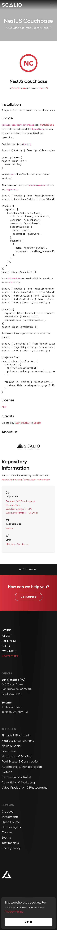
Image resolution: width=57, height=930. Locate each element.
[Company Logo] (12, 5)
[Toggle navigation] (52, 5)
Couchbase (18, 88)
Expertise (9, 641)
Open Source (11, 822)
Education (9, 751)
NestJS (43, 88)
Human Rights (11, 827)
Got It (28, 922)
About (7, 635)
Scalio (37, 423)
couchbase (47, 125)
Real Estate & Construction (20, 761)
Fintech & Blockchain (16, 735)
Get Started (28, 597)
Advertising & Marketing (18, 782)
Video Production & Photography (24, 787)
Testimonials (10, 843)
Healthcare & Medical (17, 756)
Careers (7, 832)
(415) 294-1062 (12, 694)
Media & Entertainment (18, 740)
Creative (8, 811)
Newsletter (10, 656)
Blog (6, 646)
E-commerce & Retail (16, 777)
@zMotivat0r (22, 423)
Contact (9, 651)
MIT (4, 407)
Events (6, 837)
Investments (10, 816)
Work (6, 630)
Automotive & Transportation (22, 766)
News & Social (11, 746)
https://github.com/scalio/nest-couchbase (26, 480)
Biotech (7, 772)
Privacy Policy (11, 848)
